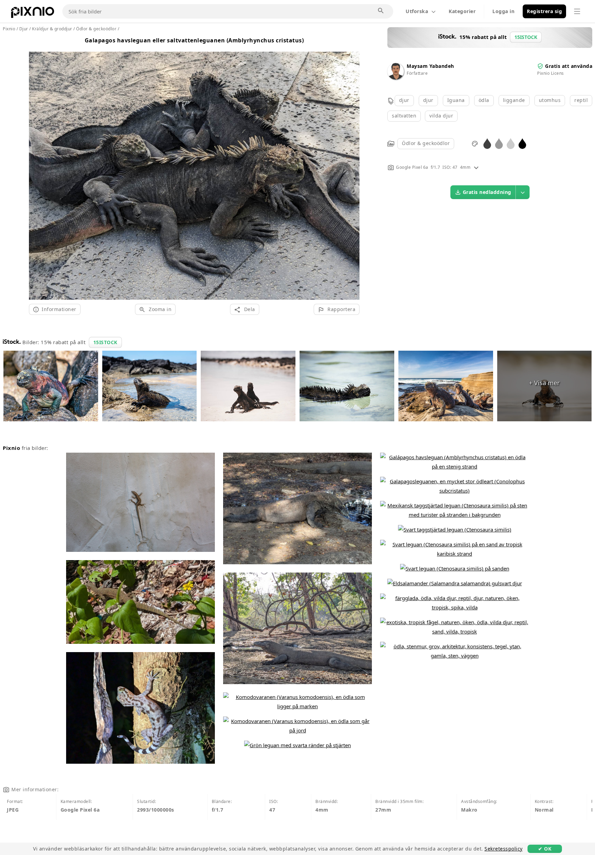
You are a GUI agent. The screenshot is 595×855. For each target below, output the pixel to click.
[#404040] (487, 143)
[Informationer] (476, 167)
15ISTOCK (105, 342)
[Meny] (577, 11)
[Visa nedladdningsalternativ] (523, 192)
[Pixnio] (32, 14)
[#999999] (498, 143)
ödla (484, 100)
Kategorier (462, 11)
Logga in (503, 11)
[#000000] (522, 143)
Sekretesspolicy (503, 848)
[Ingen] (351, 167)
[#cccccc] (510, 143)
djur (404, 100)
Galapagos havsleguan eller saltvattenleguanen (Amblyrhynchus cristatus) (194, 40)
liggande (514, 100)
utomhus (550, 100)
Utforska (417, 11)
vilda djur (441, 115)
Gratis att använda (568, 66)
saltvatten (404, 115)
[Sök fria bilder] (381, 11)
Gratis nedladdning (487, 192)
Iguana (456, 100)
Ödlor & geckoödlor (426, 143)
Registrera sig (544, 11)
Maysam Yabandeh (430, 66)
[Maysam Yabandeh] (395, 77)
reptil (581, 100)
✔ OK (544, 848)
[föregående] (36, 167)
